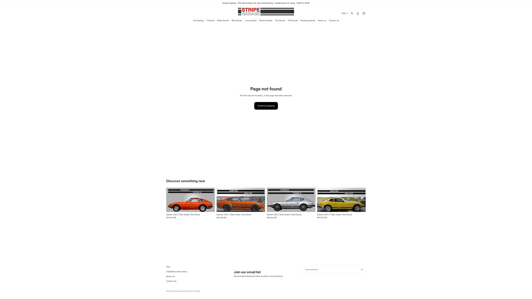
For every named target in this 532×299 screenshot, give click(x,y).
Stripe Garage (178, 291)
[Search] (352, 13)
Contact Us (171, 281)
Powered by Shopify (192, 291)
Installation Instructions (176, 271)
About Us (170, 276)
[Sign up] (362, 269)
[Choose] (210, 207)
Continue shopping (266, 106)
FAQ (168, 267)
